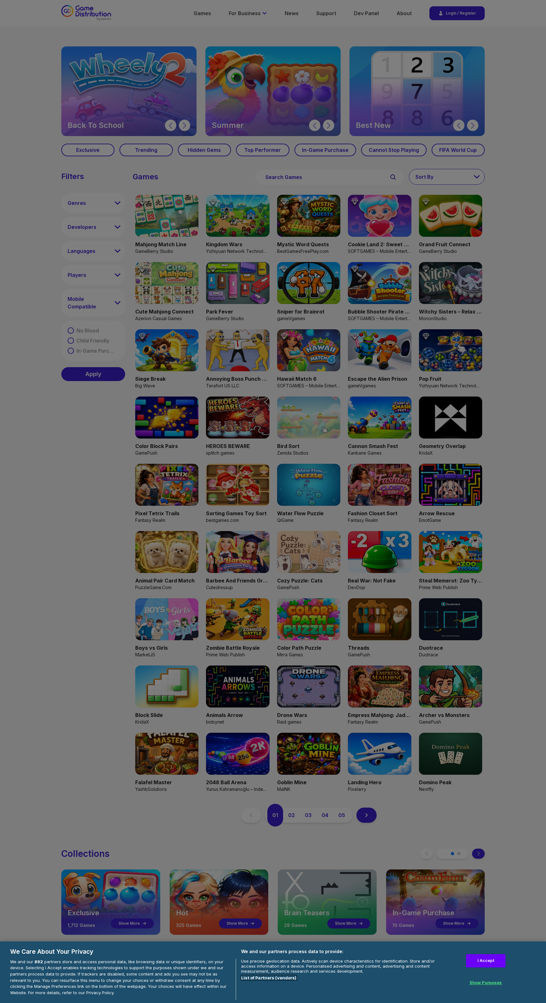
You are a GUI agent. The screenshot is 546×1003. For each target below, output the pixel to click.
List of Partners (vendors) (268, 977)
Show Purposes (486, 982)
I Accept (485, 960)
